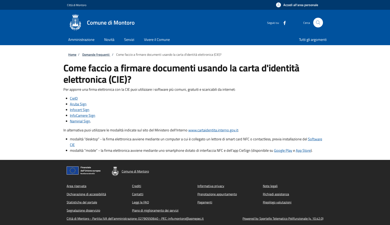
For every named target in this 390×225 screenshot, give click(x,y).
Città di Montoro (76, 5)
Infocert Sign (79, 109)
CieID (74, 98)
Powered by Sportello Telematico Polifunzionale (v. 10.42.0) (283, 218)
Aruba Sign (78, 104)
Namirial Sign (80, 121)
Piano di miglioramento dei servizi (155, 210)
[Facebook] (283, 22)
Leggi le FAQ (140, 202)
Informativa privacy (210, 185)
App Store (303, 150)
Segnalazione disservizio (83, 210)
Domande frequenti (96, 54)
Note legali (270, 185)
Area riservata (76, 185)
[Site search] (318, 22)
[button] (297, 5)
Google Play (283, 150)
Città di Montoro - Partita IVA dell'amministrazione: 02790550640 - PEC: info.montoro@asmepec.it (135, 218)
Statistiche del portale (82, 202)
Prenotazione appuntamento (217, 194)
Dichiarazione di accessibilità (86, 194)
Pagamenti (204, 202)
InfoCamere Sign (82, 115)
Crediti (136, 185)
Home (72, 54)
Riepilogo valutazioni (277, 202)
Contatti (137, 194)
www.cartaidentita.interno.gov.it (213, 130)
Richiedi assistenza (276, 194)
